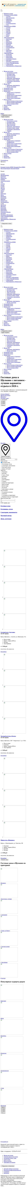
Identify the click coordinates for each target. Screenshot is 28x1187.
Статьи (5, 106)
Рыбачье (3, 179)
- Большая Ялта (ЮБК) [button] (10, 26)
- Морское (7, 44)
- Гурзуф (7, 30)
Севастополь (4, 217)
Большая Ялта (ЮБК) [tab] (19, 167)
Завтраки (4, 493)
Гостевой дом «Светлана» (8, 632)
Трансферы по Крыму (9, 1162)
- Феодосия (8, 50)
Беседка (4, 478)
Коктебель (3, 196)
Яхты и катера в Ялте (12, 103)
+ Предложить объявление (7, 1166)
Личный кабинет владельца (11, 1168)
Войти (2, 113)
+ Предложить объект (6, 115)
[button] (8, 13)
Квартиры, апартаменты (13, 78)
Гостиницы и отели (12, 72)
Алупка (3, 183)
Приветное (3, 178)
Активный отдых (8, 88)
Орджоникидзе (5, 202)
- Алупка (7, 27)
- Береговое (8, 39)
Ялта (2, 192)
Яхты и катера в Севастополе (14, 101)
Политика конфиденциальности (12, 1170)
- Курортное (8, 43)
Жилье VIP (7, 84)
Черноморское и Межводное (8, 219)
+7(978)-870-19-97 (19, 5)
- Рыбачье (7, 22)
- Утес (6, 25)
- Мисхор (7, 32)
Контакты (6, 108)
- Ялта (6, 36)
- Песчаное (7, 60)
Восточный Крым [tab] (5, 168)
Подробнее (3, 651)
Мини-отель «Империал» (8, 840)
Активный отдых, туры (10, 1158)
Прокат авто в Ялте (12, 96)
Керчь (2, 195)
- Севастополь (8, 64)
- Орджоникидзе (9, 47)
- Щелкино (7, 51)
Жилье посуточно (8, 71)
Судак (2, 203)
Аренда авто (7, 1159)
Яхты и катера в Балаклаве (14, 102)
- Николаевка (8, 57)
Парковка (4, 471)
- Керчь (6, 40)
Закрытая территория (7, 482)
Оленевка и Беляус (6, 212)
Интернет (4, 476)
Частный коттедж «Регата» (8, 736)
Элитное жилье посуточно (11, 1156)
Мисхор (3, 188)
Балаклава (3, 207)
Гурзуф (2, 186)
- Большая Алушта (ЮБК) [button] (10, 15)
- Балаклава (8, 54)
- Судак (6, 49)
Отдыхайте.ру (4, 160)
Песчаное (3, 213)
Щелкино (3, 206)
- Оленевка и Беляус (10, 58)
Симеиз (3, 189)
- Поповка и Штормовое (11, 61)
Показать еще (4, 859)
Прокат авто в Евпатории (13, 98)
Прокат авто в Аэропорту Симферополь (13, 93)
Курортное (3, 198)
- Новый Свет (8, 46)
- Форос (7, 34)
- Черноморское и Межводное (12, 66)
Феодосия (3, 205)
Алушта (3, 174)
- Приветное (8, 20)
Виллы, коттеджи (11, 86)
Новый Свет (4, 200)
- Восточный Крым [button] (9, 37)
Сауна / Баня (5, 475)
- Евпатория (8, 56)
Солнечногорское (5, 181)
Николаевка (4, 210)
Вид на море (5, 484)
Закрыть (3, 1107)
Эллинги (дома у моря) (13, 79)
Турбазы (9, 82)
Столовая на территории (8, 495)
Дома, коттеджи (11, 77)
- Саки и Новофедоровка (11, 63)
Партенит (3, 176)
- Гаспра (7, 29)
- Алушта (7, 16)
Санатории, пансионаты (13, 81)
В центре (4, 487)
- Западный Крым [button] (8, 53)
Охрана (4, 481)
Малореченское (5, 175)
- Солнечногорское (10, 23)
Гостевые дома (11, 74)
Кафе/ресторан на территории (10, 496)
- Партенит (7, 19)
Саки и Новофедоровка (7, 216)
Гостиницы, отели (7, 464)
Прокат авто (7, 91)
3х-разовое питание (7, 492)
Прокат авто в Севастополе (14, 95)
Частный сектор (11, 75)
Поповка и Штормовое (7, 215)
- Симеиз (7, 33)
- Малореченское (9, 17)
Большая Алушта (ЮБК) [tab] (7, 167)
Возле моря (5, 486)
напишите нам (22, 4)
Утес (2, 182)
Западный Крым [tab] (14, 168)
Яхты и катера (7, 99)
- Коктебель (8, 42)
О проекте (6, 1171)
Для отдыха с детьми (7, 489)
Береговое (3, 193)
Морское (3, 199)
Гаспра (2, 185)
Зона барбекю (5, 479)
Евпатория (3, 209)
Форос (2, 191)
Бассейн (4, 473)
